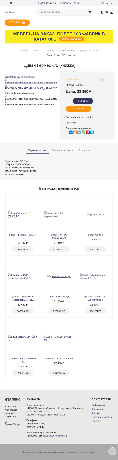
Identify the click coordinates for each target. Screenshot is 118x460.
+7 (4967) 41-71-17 (69, 3)
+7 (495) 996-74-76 (46, 3)
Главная (23, 50)
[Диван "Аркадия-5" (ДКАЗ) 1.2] (23, 215)
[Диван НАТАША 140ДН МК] (59, 338)
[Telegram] (79, 132)
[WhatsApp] (83, 132)
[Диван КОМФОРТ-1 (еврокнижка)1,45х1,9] (23, 276)
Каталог (36, 50)
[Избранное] (106, 79)
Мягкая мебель (67, 50)
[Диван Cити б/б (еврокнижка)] (59, 215)
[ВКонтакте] (71, 132)
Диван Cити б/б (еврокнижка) (59, 236)
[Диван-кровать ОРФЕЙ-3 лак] (23, 338)
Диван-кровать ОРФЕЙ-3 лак (23, 360)
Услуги (95, 421)
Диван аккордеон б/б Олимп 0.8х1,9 (95, 298)
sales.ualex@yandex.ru (55, 435)
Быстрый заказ (78, 109)
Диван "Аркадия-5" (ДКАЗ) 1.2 (22, 236)
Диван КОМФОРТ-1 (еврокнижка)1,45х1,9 (23, 298)
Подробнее (71, 123)
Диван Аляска (95, 234)
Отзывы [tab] (84, 150)
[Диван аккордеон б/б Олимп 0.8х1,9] (95, 276)
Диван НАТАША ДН (59, 296)
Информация (98, 405)
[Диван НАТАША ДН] (59, 276)
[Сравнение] (102, 79)
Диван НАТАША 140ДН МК (59, 358)
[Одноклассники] (75, 132)
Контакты (107, 3)
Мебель (50, 50)
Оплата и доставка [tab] (62, 150)
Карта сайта (98, 409)
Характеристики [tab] (37, 150)
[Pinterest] (88, 132)
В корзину (83, 101)
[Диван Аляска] (95, 215)
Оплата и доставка (102, 417)
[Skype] (92, 132)
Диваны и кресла (89, 50)
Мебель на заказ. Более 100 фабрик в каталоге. (59, 36)
